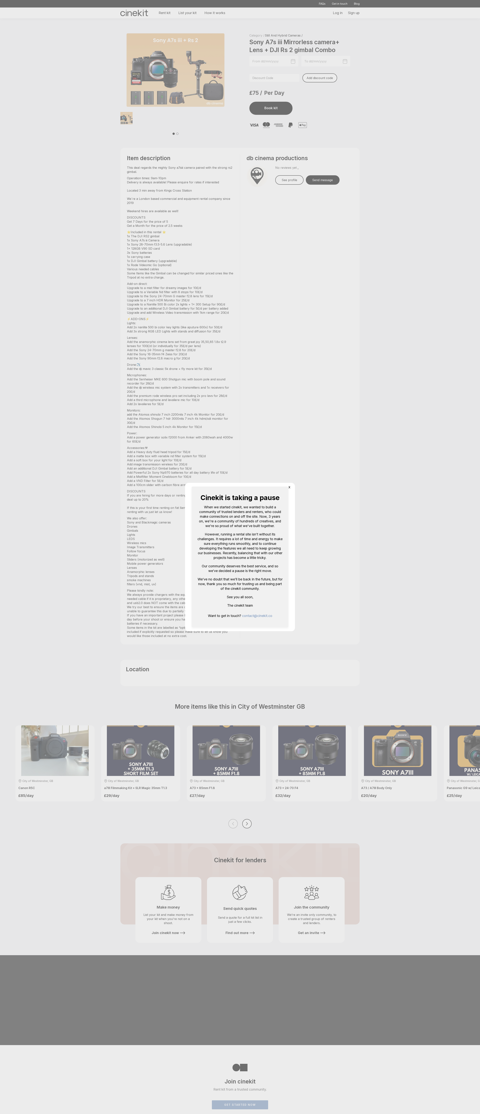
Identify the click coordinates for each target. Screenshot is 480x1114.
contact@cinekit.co (257, 616)
